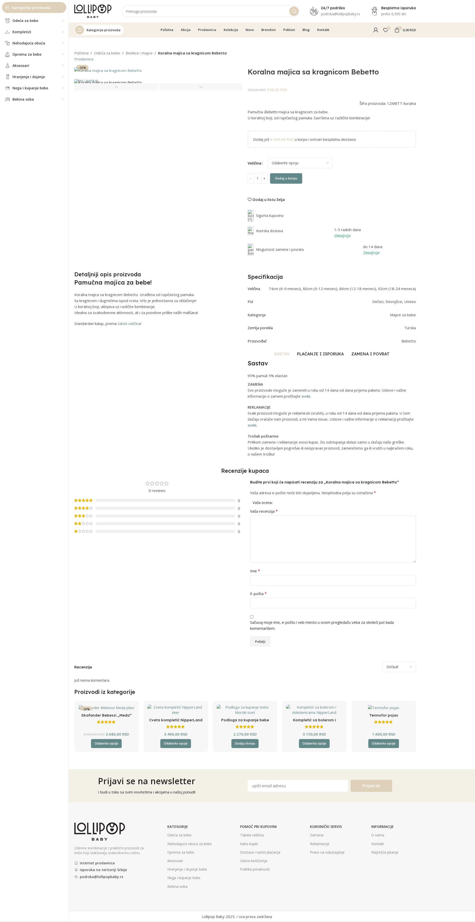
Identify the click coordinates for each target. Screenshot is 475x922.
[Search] (294, 11)
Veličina (254, 162)
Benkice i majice (139, 52)
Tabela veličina (252, 835)
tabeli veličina (129, 323)
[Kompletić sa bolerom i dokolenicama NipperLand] (314, 710)
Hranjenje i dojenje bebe (187, 869)
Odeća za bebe (107, 52)
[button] (116, 87)
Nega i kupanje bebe (183, 877)
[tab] (281, 354)
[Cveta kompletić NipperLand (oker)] (175, 710)
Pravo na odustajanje (327, 852)
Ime (255, 571)
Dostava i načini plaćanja (260, 852)
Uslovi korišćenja (253, 860)
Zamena (316, 835)
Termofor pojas (383, 715)
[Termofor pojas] (383, 707)
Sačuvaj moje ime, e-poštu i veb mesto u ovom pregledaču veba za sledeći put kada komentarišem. (322, 625)
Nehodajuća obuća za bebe (189, 843)
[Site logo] (93, 10)
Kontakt (377, 843)
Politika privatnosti (255, 869)
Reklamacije (319, 843)
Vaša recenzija (264, 511)
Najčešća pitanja (384, 852)
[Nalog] (376, 30)
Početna (81, 52)
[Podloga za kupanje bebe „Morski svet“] (245, 710)
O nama (377, 835)
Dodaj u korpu (286, 178)
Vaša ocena (262, 502)
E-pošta (258, 593)
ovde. (306, 396)
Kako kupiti (249, 843)
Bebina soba (177, 886)
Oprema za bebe (180, 852)
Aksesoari (175, 860)
